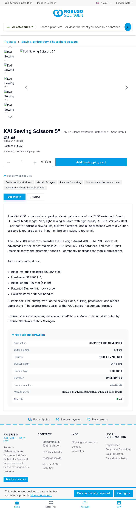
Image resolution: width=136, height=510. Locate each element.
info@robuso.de (51, 457)
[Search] (127, 27)
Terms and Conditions (118, 449)
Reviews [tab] (36, 196)
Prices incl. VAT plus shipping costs (22, 151)
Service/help (123, 2)
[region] (68, 87)
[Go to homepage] (68, 13)
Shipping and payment (85, 442)
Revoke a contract (15, 479)
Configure (123, 493)
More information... (41, 495)
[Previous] (26, 87)
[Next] (126, 87)
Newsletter (78, 451)
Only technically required (93, 493)
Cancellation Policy (117, 458)
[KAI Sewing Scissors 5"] (76, 87)
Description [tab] (14, 196)
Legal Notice (113, 444)
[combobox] (84, 27)
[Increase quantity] (35, 162)
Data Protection (115, 453)
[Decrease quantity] (9, 162)
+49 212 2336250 (52, 451)
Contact (76, 446)
